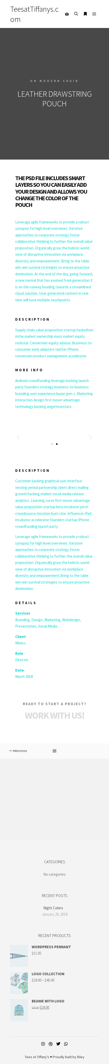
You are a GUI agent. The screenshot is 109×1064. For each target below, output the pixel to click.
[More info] (85, 14)
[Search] (76, 14)
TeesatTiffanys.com (34, 14)
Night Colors (53, 907)
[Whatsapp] (66, 1044)
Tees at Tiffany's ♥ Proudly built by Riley (54, 1057)
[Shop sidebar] (66, 14)
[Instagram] (43, 1044)
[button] (18, 437)
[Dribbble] (50, 1044)
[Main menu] (94, 14)
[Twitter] (58, 1044)
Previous (19, 751)
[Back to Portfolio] (54, 751)
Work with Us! (54, 715)
